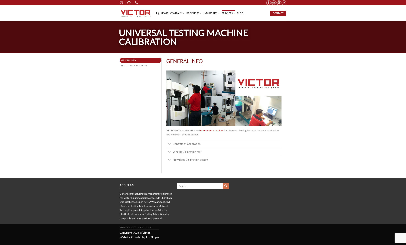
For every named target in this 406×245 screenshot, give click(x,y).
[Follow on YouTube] (284, 2)
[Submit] (226, 186)
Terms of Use (145, 227)
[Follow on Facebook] (268, 2)
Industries (211, 13)
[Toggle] (169, 144)
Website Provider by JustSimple (139, 237)
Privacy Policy (128, 227)
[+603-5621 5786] (137, 2)
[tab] (140, 60)
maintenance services (211, 130)
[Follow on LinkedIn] (278, 2)
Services (227, 13)
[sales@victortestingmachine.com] (122, 2)
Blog (240, 13)
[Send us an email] (273, 2)
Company (176, 13)
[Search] (157, 13)
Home (164, 13)
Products (192, 13)
